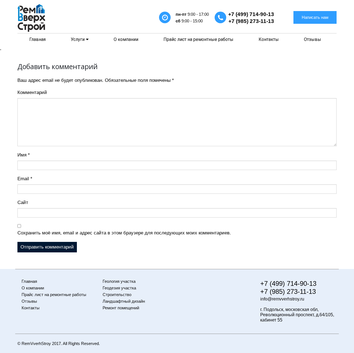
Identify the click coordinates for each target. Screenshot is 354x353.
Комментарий (32, 92)
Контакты (269, 39)
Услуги (78, 39)
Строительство (117, 294)
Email (24, 178)
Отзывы (312, 39)
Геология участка (119, 281)
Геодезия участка (119, 288)
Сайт (22, 202)
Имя (23, 155)
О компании (126, 39)
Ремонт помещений (121, 307)
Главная (37, 39)
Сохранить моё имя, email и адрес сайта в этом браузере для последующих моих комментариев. (124, 233)
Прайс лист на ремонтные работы (198, 39)
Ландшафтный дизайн (124, 301)
